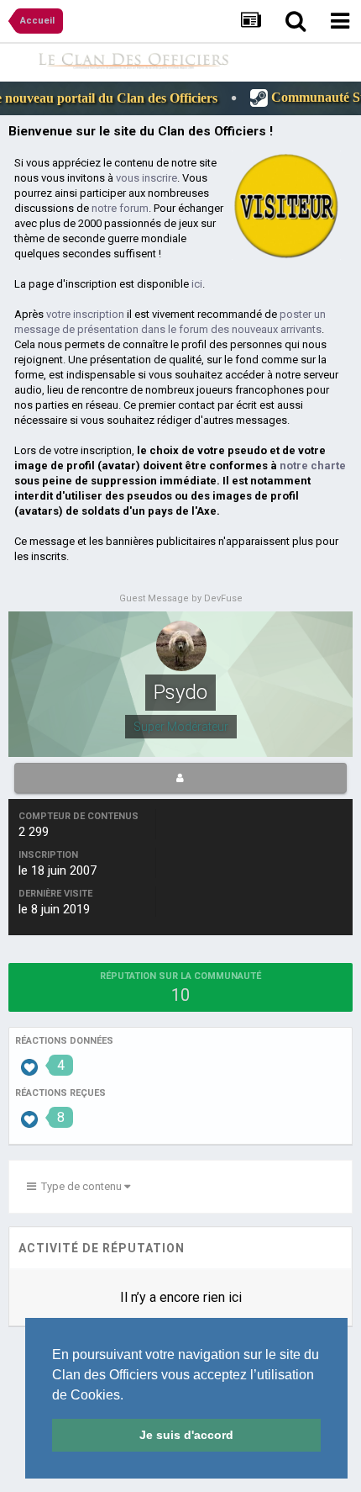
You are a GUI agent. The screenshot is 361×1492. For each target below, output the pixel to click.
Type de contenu (80, 1186)
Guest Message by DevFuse (181, 598)
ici (196, 284)
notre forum (120, 208)
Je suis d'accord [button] (186, 1435)
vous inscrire (146, 178)
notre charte (313, 465)
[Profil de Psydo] (180, 778)
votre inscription (85, 314)
